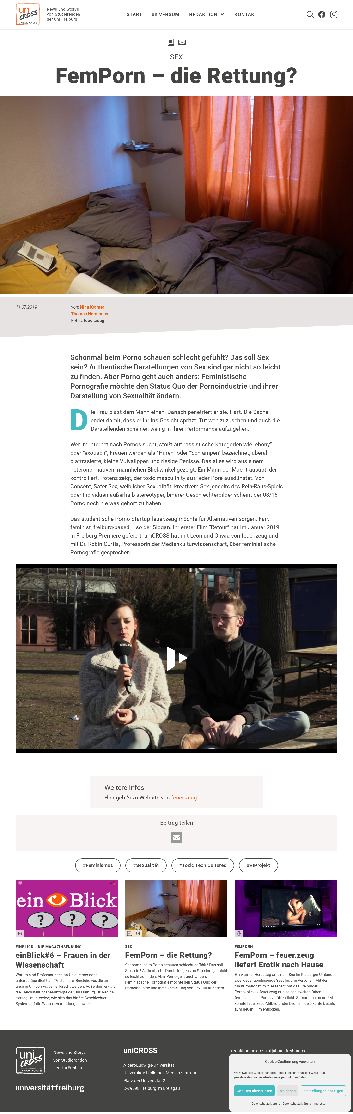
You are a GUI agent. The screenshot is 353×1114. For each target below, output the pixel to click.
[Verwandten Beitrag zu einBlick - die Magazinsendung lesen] (67, 935)
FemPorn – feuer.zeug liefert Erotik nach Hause (279, 960)
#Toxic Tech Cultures (202, 865)
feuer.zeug (184, 797)
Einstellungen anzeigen (323, 1091)
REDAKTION (203, 14)
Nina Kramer (92, 306)
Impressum (321, 1103)
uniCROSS (140, 1050)
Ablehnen (288, 1091)
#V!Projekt (258, 865)
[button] (176, 837)
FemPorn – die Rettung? (168, 955)
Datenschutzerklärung (266, 1103)
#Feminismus (98, 865)
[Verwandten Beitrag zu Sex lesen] (176, 935)
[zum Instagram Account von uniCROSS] (333, 14)
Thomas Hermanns (89, 313)
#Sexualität (146, 865)
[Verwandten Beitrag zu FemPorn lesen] (286, 935)
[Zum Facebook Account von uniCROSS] (321, 14)
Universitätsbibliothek (144, 1072)
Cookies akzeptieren (254, 1091)
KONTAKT (246, 14)
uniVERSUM (166, 14)
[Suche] (310, 14)
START (134, 14)
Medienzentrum (181, 1072)
